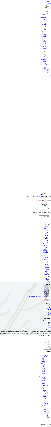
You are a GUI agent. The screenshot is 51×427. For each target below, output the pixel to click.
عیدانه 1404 (47, 269)
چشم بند (45, 62)
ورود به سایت (49, 344)
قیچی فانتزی (44, 28)
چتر (45, 58)
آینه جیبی (45, 408)
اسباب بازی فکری (44, 46)
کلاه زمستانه (44, 61)
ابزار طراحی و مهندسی (43, 23)
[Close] (50, 338)
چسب (47, 241)
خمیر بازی (45, 16)
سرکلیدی (45, 399)
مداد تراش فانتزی (42, 360)
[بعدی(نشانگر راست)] (49, 426)
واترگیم (45, 389)
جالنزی (45, 410)
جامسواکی (45, 50)
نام (50, 213)
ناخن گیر (45, 407)
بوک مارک (45, 29)
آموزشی (47, 70)
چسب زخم (44, 67)
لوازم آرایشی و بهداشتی (44, 64)
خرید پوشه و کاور (45, 242)
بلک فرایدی (47, 232)
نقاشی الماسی (46, 266)
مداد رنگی (46, 263)
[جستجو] (50, 8)
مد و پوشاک (46, 60)
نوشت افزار (44, 14)
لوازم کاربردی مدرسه (43, 38)
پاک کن (47, 237)
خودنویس (46, 247)
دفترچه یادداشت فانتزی (43, 33)
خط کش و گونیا (44, 24)
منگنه (47, 265)
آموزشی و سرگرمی (45, 42)
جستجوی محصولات (48, 7)
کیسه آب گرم (44, 66)
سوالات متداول (47, 1)
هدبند (48, 281)
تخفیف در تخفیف (47, 233)
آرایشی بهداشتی (47, 76)
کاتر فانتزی (43, 369)
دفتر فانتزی (43, 374)
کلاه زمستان (46, 280)
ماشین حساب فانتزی (45, 261)
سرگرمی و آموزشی (45, 252)
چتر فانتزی (46, 278)
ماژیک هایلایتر (43, 365)
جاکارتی (45, 55)
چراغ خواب (44, 54)
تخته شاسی (44, 41)
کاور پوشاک (46, 273)
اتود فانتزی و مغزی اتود (43, 17)
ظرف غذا (45, 56)
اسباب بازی (44, 43)
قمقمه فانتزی (44, 53)
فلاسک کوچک (44, 395)
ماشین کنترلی (43, 255)
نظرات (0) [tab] (48, 207)
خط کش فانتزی (46, 245)
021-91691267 (49, 3)
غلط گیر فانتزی (44, 22)
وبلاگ (47, 69)
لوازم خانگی (47, 276)
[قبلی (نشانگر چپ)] (50, 426)
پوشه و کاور (44, 34)
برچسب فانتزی (43, 372)
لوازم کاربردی (44, 402)
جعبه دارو (45, 400)
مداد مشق (43, 357)
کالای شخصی (47, 270)
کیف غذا (45, 397)
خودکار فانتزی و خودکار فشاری (44, 246)
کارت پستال (46, 258)
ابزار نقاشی (44, 35)
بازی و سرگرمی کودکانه (45, 71)
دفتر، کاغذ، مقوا (44, 31)
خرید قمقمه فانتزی (45, 243)
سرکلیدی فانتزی (46, 251)
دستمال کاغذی (44, 404)
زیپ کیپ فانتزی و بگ (43, 59)
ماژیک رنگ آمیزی (44, 37)
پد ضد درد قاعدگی (45, 271)
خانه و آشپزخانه (45, 392)
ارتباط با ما (48, 0)
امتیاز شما (49, 216)
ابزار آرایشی (44, 68)
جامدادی (45, 19)
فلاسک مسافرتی (44, 244)
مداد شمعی (46, 264)
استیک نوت (45, 30)
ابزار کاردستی (44, 26)
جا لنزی (47, 229)
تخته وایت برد (44, 47)
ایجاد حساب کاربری (48, 351)
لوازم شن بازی (43, 254)
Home (50, 76)
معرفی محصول (46, 413)
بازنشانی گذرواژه (48, 350)
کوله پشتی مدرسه (44, 20)
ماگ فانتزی (44, 51)
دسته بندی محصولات (46, 12)
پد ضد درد (45, 63)
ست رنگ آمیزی (44, 36)
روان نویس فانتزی (44, 21)
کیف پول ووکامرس (46, 274)
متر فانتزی (45, 25)
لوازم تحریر (45, 13)
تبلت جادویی (44, 40)
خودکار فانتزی (44, 18)
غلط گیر (47, 256)
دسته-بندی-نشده (47, 267)
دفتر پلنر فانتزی (44, 32)
